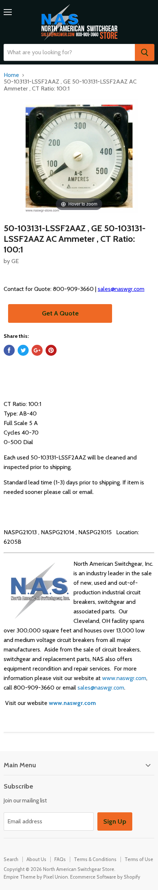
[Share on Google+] (37, 350)
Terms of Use (139, 859)
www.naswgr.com (124, 678)
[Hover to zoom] (79, 155)
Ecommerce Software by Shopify (105, 877)
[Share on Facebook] (9, 350)
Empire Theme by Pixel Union (36, 877)
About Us (36, 859)
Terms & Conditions (95, 859)
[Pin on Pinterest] (51, 350)
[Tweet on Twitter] (23, 350)
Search (11, 859)
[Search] (144, 52)
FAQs (60, 859)
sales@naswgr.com (121, 288)
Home (11, 75)
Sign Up (114, 821)
